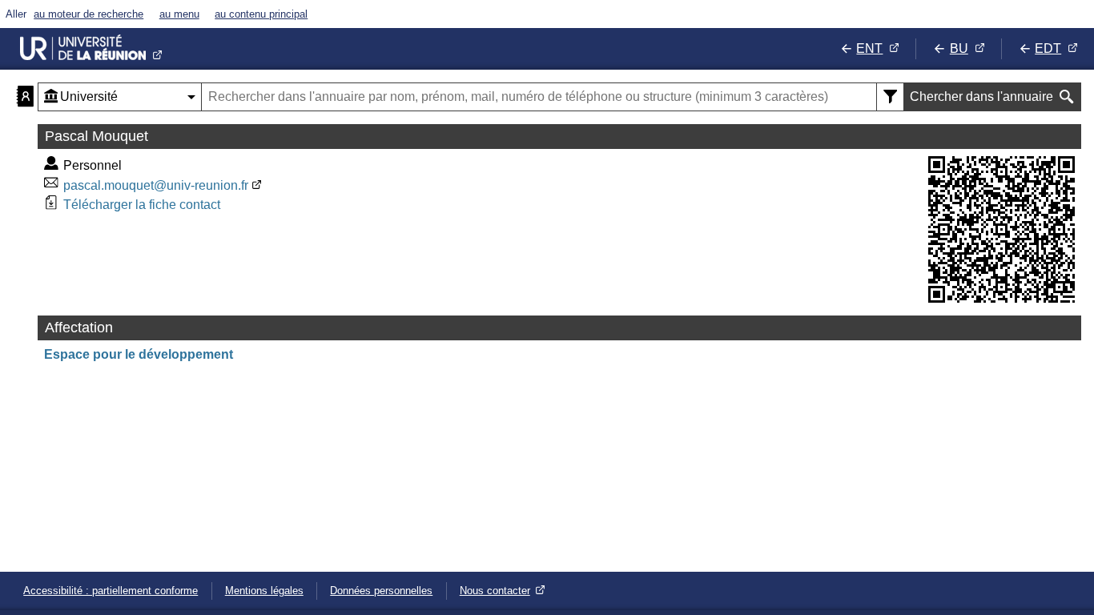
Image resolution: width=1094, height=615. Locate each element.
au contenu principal (261, 14)
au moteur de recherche (88, 14)
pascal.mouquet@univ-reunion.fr (155, 185)
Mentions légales (264, 591)
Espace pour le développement (138, 354)
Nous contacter (495, 591)
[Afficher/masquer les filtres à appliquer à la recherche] (890, 97)
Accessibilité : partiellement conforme (110, 591)
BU (959, 48)
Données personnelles (381, 591)
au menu (179, 14)
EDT (1048, 48)
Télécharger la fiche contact (141, 204)
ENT (869, 48)
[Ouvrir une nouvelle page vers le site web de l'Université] (91, 49)
